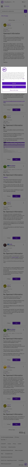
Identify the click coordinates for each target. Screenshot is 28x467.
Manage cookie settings (14, 90)
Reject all (14, 86)
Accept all (14, 83)
